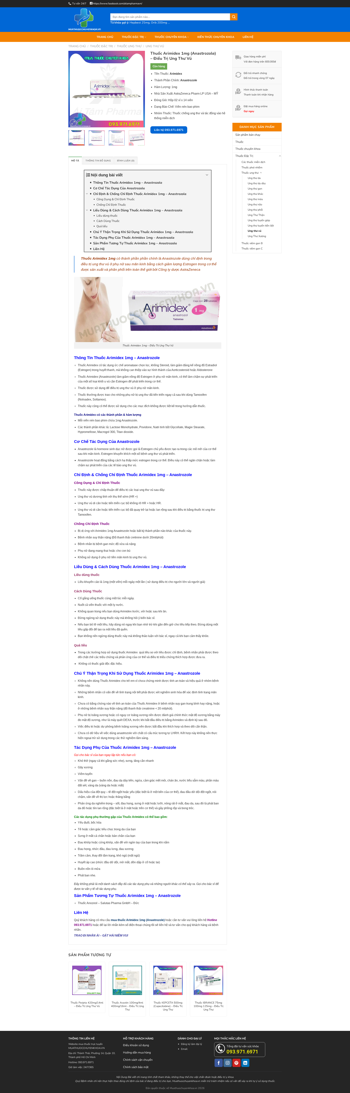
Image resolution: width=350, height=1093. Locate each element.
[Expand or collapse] (207, 175)
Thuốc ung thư (129, 46)
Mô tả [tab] (75, 160)
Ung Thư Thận (256, 215)
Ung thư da (254, 178)
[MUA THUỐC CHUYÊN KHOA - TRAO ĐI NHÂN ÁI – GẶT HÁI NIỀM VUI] (86, 19)
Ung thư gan (255, 188)
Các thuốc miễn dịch (253, 162)
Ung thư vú (155, 46)
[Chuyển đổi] (280, 156)
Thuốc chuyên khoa (170, 37)
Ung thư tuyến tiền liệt (261, 225)
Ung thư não (255, 204)
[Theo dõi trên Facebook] (219, 1063)
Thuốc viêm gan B (252, 243)
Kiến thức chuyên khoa (215, 37)
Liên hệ (248, 37)
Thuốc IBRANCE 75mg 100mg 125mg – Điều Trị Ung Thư (208, 1006)
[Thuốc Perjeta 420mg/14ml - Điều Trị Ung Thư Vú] (87, 980)
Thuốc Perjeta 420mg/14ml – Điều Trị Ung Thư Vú (87, 1004)
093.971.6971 (242, 1051)
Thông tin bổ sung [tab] (97, 160)
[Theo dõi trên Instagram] (227, 1063)
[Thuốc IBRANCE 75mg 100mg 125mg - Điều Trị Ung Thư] (208, 980)
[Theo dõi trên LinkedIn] (245, 1063)
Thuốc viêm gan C (252, 248)
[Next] (138, 89)
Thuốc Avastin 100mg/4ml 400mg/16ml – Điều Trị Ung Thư (127, 1006)
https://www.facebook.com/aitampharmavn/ (117, 3)
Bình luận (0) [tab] (126, 160)
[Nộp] (233, 16)
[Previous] (74, 89)
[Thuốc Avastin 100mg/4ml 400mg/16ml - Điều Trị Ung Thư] (127, 980)
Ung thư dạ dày (257, 183)
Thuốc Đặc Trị (133, 37)
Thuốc (239, 142)
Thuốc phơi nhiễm (252, 167)
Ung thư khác (255, 194)
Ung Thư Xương (257, 236)
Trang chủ (105, 37)
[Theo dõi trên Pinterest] (236, 1063)
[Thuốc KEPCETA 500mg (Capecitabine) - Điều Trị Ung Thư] (168, 980)
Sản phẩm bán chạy (247, 135)
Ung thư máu (255, 199)
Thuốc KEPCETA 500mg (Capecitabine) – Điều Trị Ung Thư (167, 1006)
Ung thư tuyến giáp (259, 220)
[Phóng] (73, 122)
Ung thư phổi (255, 210)
